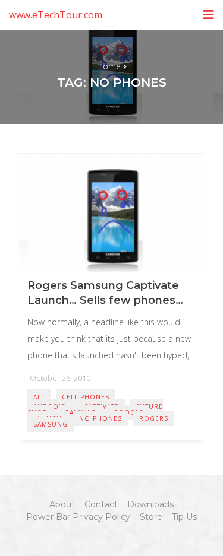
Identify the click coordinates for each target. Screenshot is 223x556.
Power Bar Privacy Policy (78, 516)
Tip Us (184, 516)
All (39, 397)
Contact (101, 504)
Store (151, 516)
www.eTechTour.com (55, 14)
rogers (153, 418)
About (62, 504)
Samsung (50, 424)
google (128, 412)
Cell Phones (85, 397)
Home (109, 66)
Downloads (150, 504)
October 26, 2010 (60, 378)
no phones (100, 418)
